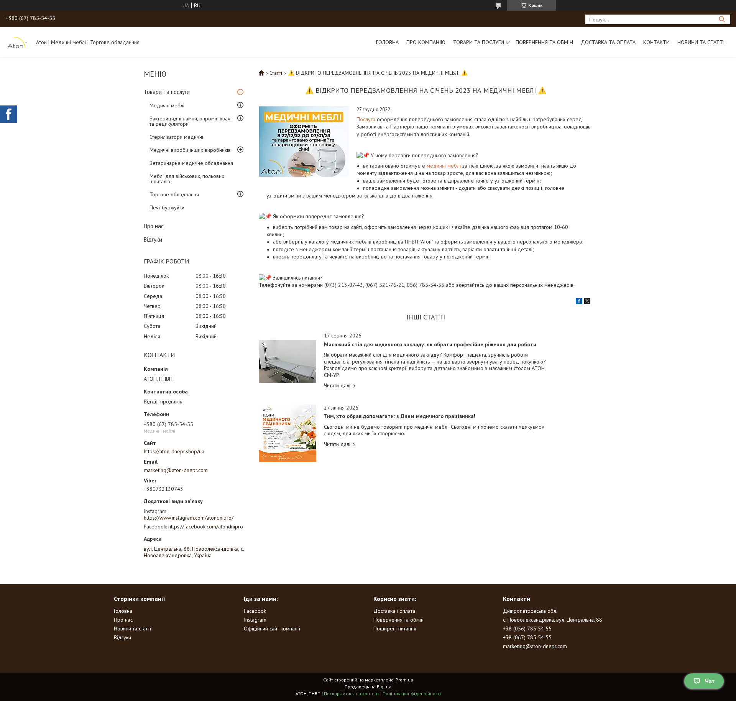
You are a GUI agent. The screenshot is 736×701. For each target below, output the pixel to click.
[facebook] (579, 302)
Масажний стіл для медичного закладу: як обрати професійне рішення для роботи (430, 344)
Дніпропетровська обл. (530, 610)
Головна (387, 42)
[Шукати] (721, 19)
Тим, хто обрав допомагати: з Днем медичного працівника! (399, 416)
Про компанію (425, 42)
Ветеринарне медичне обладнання (191, 163)
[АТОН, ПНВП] (17, 41)
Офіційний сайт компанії (272, 628)
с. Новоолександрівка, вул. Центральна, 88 (552, 619)
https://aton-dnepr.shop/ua (174, 451)
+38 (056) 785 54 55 (527, 628)
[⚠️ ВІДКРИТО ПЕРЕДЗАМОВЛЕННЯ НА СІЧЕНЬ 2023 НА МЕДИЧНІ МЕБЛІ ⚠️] (304, 141)
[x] (587, 302)
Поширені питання (394, 628)
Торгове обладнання (174, 194)
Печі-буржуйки (167, 207)
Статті (275, 73)
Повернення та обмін (544, 42)
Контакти (656, 42)
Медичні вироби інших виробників (190, 149)
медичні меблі (444, 165)
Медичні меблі (167, 105)
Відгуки (153, 239)
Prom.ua (404, 680)
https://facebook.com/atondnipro (205, 526)
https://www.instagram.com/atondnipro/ (188, 517)
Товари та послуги (478, 42)
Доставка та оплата (608, 42)
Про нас (154, 226)
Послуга (365, 119)
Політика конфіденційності (412, 693)
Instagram (255, 619)
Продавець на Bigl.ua (368, 686)
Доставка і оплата (394, 610)
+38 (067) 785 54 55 (527, 637)
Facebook (255, 610)
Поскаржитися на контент (351, 693)
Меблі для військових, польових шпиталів (187, 179)
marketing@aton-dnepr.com (176, 470)
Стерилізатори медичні (176, 136)
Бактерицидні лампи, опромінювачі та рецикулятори (191, 121)
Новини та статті (700, 42)
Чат (710, 681)
